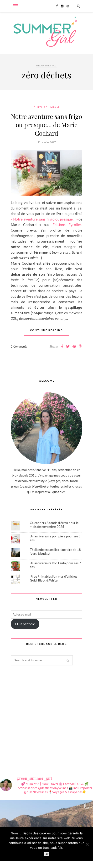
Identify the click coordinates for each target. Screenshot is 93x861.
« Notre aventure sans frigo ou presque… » (44, 219)
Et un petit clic (25, 624)
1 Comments (19, 346)
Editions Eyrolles (67, 224)
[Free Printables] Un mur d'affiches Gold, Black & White (53, 578)
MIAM (54, 107)
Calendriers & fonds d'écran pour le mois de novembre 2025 (54, 525)
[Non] (87, 844)
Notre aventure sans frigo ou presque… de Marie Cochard (46, 124)
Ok (47, 854)
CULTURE (41, 107)
